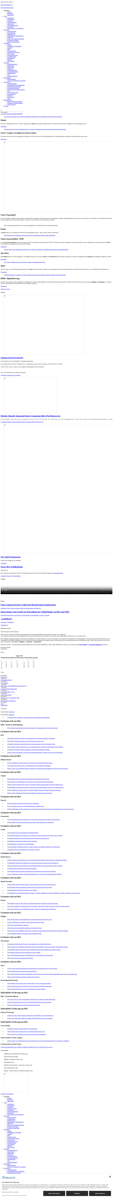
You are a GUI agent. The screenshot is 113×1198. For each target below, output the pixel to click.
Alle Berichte (4, 625)
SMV (8, 1135)
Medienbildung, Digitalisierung (15, 1122)
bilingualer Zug (11, 1120)
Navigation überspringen (7, 7)
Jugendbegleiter (11, 1159)
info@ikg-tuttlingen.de (6, 5)
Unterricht (6, 1116)
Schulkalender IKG (58, 573)
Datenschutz (10, 1101)
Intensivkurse (10, 1152)
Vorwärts (7, 289)
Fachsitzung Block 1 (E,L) (8, 692)
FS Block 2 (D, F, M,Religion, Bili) (10, 698)
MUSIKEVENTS (33, 1047)
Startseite (6, 10)
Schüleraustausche (12, 1156)
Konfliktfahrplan (11, 1143)
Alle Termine (4, 705)
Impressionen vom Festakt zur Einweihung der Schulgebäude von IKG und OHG (35, 612)
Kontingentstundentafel (13, 1128)
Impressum (10, 1099)
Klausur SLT (4, 677)
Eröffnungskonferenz (6, 680)
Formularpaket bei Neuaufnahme (15, 1171)
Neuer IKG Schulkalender (12, 567)
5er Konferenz (4, 683)
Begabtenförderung (12, 1150)
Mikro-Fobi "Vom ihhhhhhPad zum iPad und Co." (14, 686)
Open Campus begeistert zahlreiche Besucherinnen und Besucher (28, 605)
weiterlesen (10, 375)
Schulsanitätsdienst (12, 1162)
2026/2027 (11, 714)
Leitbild (9, 1131)
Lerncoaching (10, 1140)
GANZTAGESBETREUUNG (9, 1047)
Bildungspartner (11, 1165)
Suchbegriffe (4, 112)
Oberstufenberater (12, 1108)
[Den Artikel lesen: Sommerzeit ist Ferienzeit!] (43, 354)
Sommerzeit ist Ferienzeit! (12, 358)
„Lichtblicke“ (6, 619)
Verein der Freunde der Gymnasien (16, 1167)
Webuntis (9, 1146)
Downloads (7, 1168)
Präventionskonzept (12, 1141)
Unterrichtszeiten (11, 1117)
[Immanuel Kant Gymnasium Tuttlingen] (11, 114)
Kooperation (7, 1164)
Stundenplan (10, 1110)
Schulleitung (10, 1104)
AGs (8, 1161)
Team (5, 1102)
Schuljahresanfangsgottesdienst (9, 689)
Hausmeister (10, 1113)
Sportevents (10, 1155)
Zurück (2, 289)
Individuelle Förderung (13, 1138)
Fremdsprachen (11, 1119)
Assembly (9, 1134)
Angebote (6, 1149)
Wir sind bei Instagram (10, 557)
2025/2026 (11, 712)
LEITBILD (25, 1047)
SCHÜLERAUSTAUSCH (45, 1047)
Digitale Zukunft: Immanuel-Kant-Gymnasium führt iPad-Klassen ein (30, 416)
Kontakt (9, 1098)
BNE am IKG (11, 1147)
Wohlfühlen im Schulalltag (14, 1132)
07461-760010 (83, 644)
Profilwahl (10, 1123)
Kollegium (10, 1107)
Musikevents (10, 1153)
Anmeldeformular (12, 1170)
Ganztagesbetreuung (12, 1158)
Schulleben (7, 1129)
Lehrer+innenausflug (6, 695)
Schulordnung (11, 1144)
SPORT (19, 1047)
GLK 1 (2, 704)
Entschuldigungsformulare (14, 1173)
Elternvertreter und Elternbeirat (15, 1114)
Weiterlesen (4, 126)
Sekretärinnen (10, 1105)
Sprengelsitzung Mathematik (8, 701)
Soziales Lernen (11, 1137)
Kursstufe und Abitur (12, 1126)
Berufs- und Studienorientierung (15, 1125)
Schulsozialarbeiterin (12, 1111)
